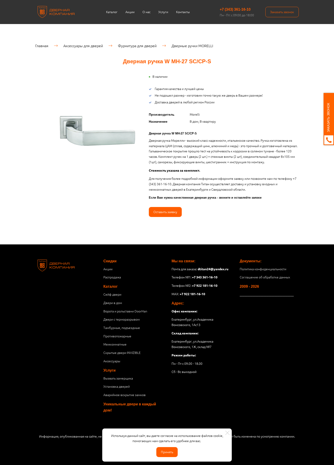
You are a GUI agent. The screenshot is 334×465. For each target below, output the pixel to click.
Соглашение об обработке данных (265, 277)
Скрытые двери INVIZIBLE (122, 352)
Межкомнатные (115, 344)
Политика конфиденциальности (263, 269)
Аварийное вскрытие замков (124, 394)
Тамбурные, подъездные (121, 327)
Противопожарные (117, 336)
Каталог (111, 12)
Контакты (183, 12)
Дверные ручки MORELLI (192, 45)
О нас (146, 12)
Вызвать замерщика (118, 378)
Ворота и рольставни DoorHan (125, 311)
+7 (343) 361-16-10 (235, 9)
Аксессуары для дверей (83, 45)
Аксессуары (111, 361)
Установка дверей (116, 386)
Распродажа (112, 277)
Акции (130, 12)
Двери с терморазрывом (121, 319)
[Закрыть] (227, 433)
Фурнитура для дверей (137, 45)
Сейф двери (112, 294)
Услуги (163, 12)
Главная (41, 45)
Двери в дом (112, 302)
